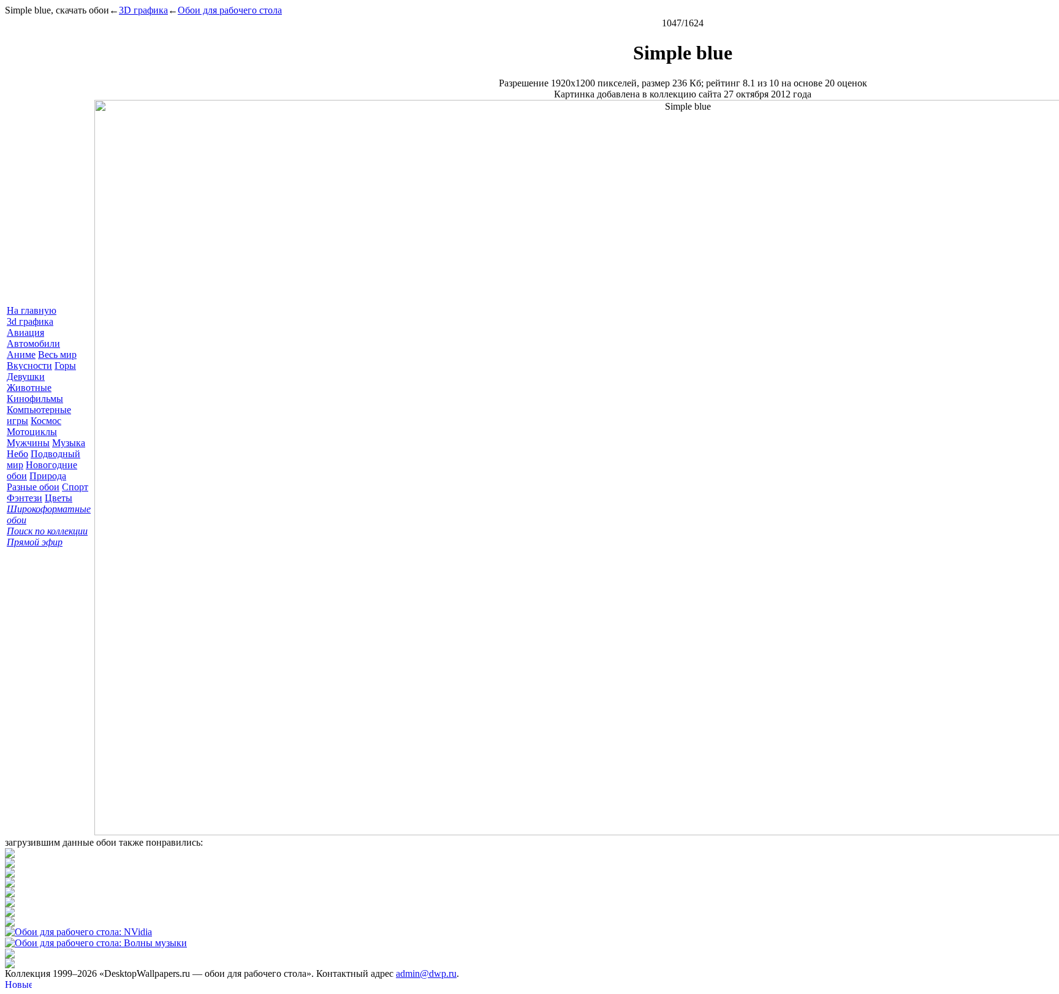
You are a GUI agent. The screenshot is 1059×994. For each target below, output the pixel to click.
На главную (31, 310)
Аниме (21, 354)
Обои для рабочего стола (230, 10)
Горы (65, 365)
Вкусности (29, 365)
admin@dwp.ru (426, 973)
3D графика (143, 10)
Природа (47, 476)
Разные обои (33, 487)
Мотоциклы (32, 432)
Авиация (25, 332)
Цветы (58, 498)
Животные (29, 387)
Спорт (75, 487)
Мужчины (28, 443)
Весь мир (57, 354)
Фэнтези (24, 498)
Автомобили (33, 343)
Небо (17, 454)
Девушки (26, 376)
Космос (46, 420)
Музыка (68, 443)
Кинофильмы (35, 398)
